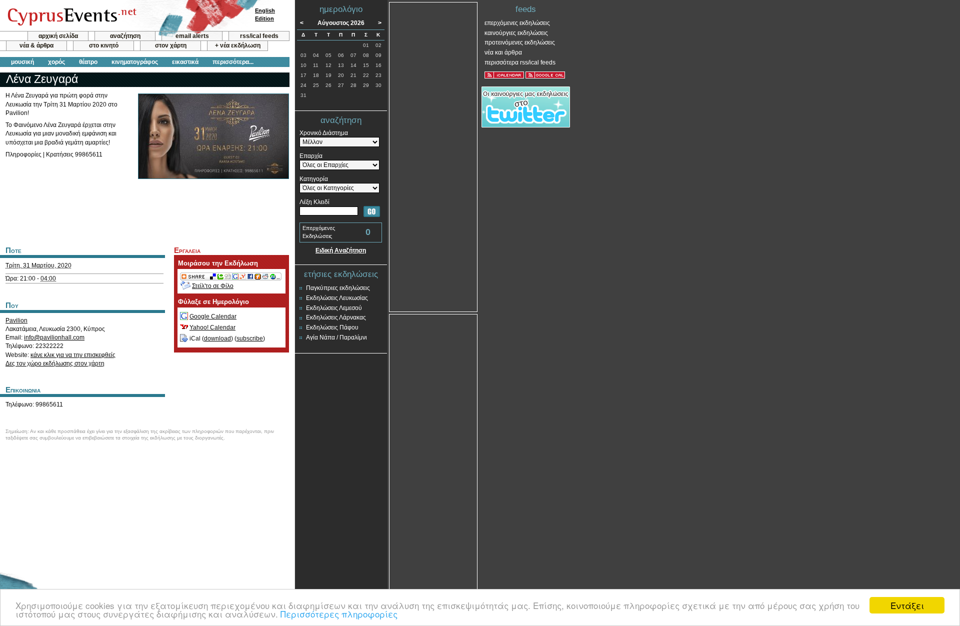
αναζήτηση (125, 36)
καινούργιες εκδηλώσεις (516, 33)
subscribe (249, 338)
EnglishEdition (265, 15)
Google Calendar (213, 316)
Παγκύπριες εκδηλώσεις (338, 288)
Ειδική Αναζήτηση (341, 250)
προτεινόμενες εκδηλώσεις (519, 42)
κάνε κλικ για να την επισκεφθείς (73, 355)
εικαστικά (185, 62)
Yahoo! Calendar (213, 327)
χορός (56, 62)
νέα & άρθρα (37, 45)
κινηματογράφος (135, 62)
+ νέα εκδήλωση (237, 45)
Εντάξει (907, 605)
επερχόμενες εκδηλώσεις (517, 23)
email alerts (192, 36)
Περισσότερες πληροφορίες (339, 614)
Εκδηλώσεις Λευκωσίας (337, 298)
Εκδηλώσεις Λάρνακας (336, 317)
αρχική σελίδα (58, 36)
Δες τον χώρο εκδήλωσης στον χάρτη (55, 363)
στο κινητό (103, 45)
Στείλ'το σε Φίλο (213, 286)
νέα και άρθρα (503, 52)
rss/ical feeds (259, 36)
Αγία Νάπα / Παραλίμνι (336, 337)
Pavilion (17, 320)
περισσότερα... (233, 62)
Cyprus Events (71, 16)
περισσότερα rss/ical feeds (520, 62)
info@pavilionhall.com (54, 337)
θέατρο (88, 62)
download (217, 338)
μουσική (22, 62)
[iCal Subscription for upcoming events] (504, 75)
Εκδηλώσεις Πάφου (332, 327)
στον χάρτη (170, 45)
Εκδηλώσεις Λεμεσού (334, 308)
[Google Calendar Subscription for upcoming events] (545, 75)
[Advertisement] (145, 211)
